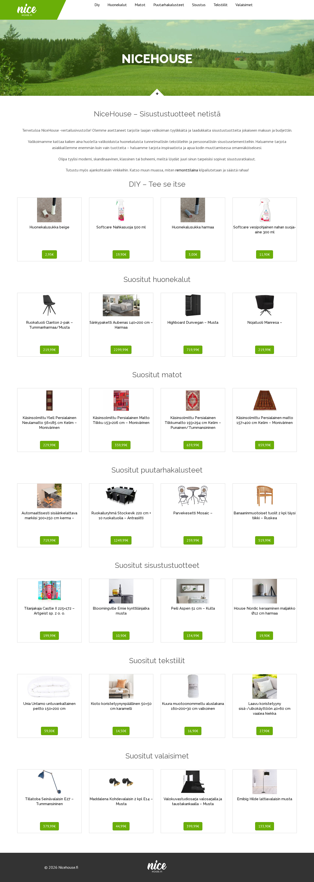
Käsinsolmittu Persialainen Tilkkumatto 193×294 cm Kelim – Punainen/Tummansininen (193, 423)
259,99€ (193, 540)
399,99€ (193, 826)
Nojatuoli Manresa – (264, 322)
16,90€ (193, 731)
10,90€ (121, 635)
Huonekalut (117, 4)
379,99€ (49, 826)
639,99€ (193, 445)
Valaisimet (244, 4)
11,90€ (264, 254)
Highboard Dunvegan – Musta (192, 322)
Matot (140, 4)
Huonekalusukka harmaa (193, 227)
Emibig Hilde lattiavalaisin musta (264, 799)
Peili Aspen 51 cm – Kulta (193, 608)
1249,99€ (121, 540)
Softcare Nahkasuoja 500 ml (121, 227)
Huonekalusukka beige (49, 227)
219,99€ (49, 350)
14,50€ (121, 731)
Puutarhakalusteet (168, 4)
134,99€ (193, 635)
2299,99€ (121, 350)
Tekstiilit (220, 4)
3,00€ (193, 254)
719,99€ (193, 350)
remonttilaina (186, 170)
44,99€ (121, 826)
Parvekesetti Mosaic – (192, 513)
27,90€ (265, 731)
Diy (97, 4)
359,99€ (121, 445)
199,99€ (49, 635)
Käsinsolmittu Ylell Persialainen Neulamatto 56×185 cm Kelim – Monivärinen (49, 423)
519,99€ (264, 540)
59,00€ (49, 731)
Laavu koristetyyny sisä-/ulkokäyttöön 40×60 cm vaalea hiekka (264, 708)
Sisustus (199, 4)
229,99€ (49, 445)
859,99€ (264, 445)
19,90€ (121, 254)
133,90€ (264, 826)
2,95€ (49, 254)
